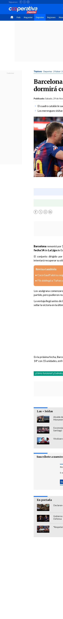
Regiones (51, 17)
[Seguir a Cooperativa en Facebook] (20, 2)
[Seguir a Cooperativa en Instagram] (28, 2)
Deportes (40, 17)
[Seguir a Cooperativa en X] (24, 2)
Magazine (28, 17)
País (19, 17)
